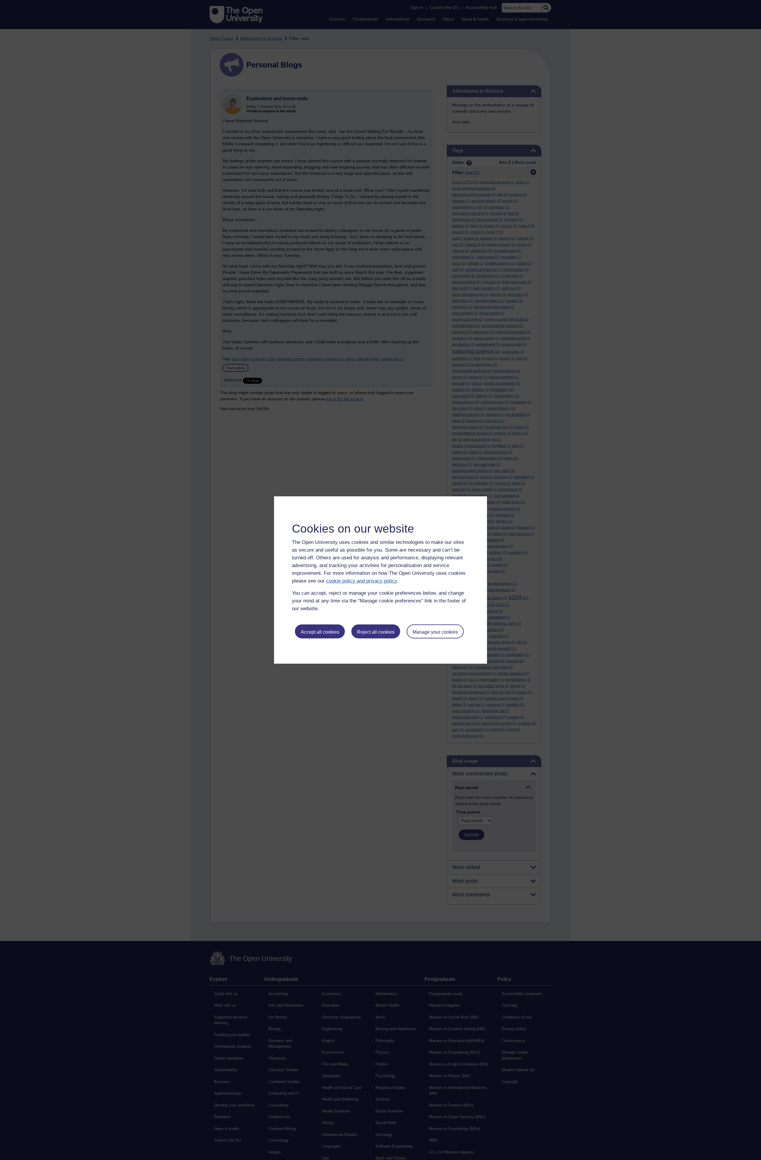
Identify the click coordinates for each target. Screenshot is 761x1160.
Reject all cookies (375, 632)
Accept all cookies (320, 632)
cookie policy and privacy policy (361, 581)
